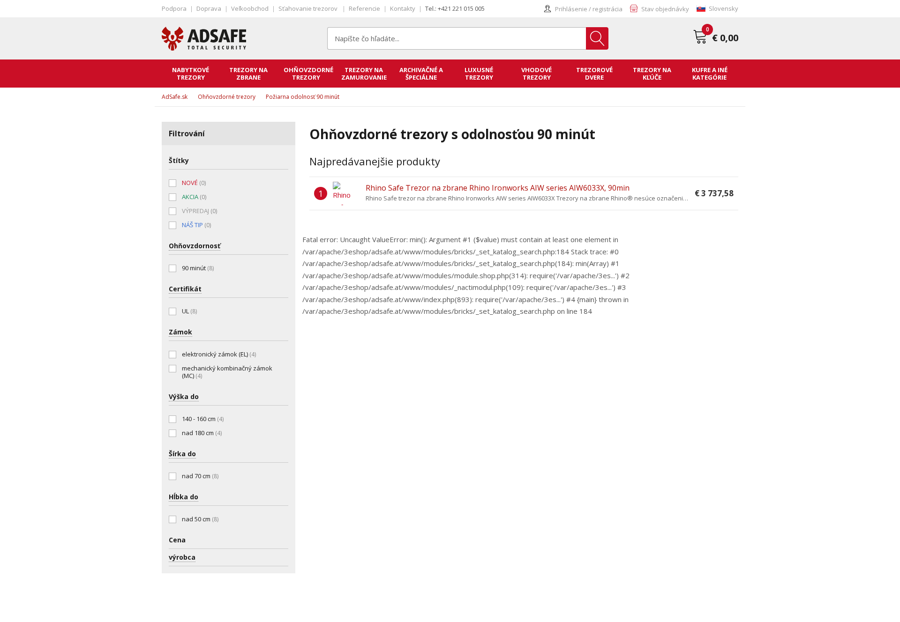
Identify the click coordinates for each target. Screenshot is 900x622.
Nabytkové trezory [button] (190, 73)
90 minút (198, 268)
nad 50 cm (200, 519)
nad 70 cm (200, 476)
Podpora (174, 8)
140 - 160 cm (203, 419)
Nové (194, 182)
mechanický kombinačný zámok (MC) (227, 372)
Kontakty (402, 8)
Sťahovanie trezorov (308, 8)
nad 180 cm (202, 433)
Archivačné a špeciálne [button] (421, 73)
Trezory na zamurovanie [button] (364, 73)
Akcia (194, 197)
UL (189, 311)
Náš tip (196, 225)
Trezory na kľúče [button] (652, 73)
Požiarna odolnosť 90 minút (302, 97)
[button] (717, 8)
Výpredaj (199, 211)
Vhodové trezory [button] (536, 73)
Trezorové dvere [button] (594, 73)
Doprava (208, 8)
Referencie (364, 8)
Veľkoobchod (250, 8)
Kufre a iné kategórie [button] (710, 73)
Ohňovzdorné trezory (226, 97)
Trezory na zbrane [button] (248, 73)
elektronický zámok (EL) (219, 354)
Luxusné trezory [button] (479, 73)
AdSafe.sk (175, 97)
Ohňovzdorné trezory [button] (308, 73)
